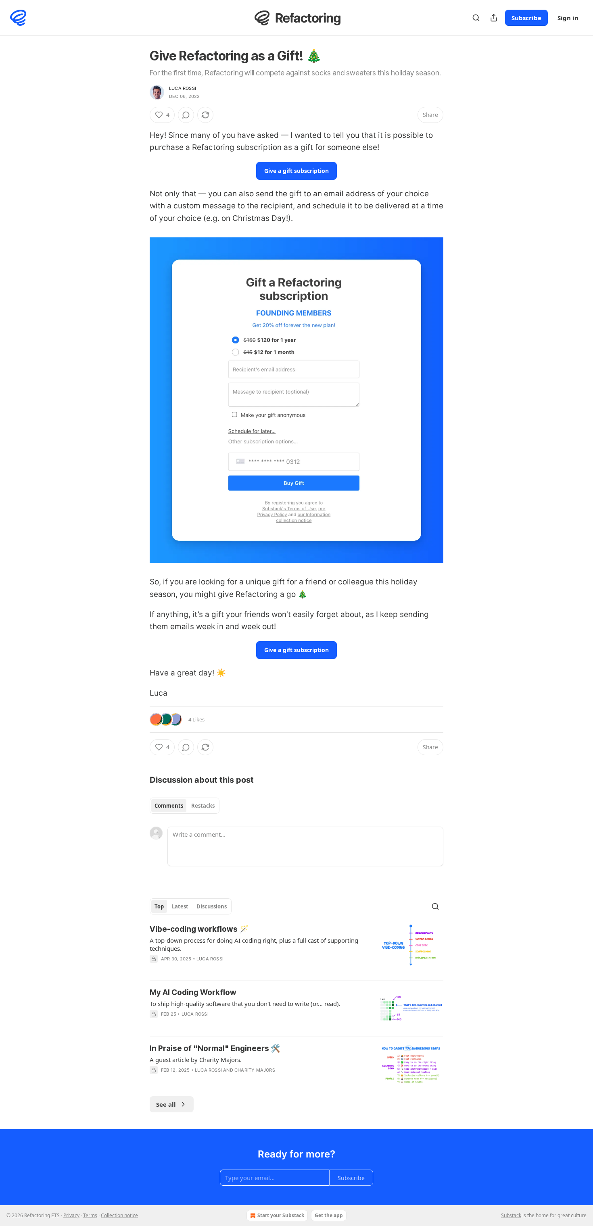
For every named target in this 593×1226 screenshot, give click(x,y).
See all (166, 1104)
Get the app (329, 1215)
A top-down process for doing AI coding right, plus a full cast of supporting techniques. (254, 944)
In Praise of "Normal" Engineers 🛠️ (215, 1048)
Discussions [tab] (211, 906)
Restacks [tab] (203, 805)
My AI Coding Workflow (193, 992)
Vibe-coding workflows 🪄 (199, 929)
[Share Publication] (494, 18)
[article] (296, 949)
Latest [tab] (180, 906)
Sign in (568, 18)
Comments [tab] (169, 805)
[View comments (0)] (186, 115)
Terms (90, 1215)
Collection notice (119, 1215)
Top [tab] (159, 906)
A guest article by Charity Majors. (196, 1060)
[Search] (476, 18)
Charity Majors (254, 1070)
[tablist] (184, 806)
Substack (511, 1215)
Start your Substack (280, 1215)
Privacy (71, 1215)
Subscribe (526, 18)
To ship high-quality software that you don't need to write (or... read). (245, 1004)
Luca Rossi (182, 88)
